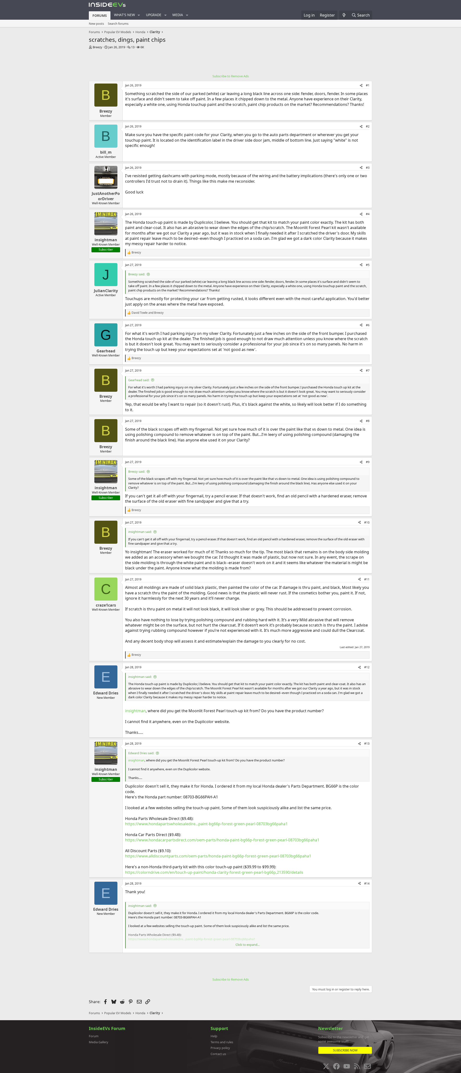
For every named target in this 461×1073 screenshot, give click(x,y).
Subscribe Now (345, 1050)
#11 (367, 579)
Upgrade (153, 14)
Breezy (97, 47)
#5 (368, 265)
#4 (368, 214)
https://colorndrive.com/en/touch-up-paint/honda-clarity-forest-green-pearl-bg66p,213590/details (214, 872)
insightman (135, 710)
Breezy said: (136, 274)
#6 (368, 325)
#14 (367, 883)
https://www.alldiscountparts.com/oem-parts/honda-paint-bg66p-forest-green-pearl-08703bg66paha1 (218, 856)
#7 (368, 370)
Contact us (218, 1054)
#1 (368, 85)
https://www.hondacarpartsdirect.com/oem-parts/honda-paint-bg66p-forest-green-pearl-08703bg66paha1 (222, 840)
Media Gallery (98, 1042)
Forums (99, 15)
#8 (368, 421)
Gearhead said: (138, 380)
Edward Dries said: (141, 753)
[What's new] (344, 15)
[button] (138, 15)
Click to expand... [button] (248, 944)
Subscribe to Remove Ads (230, 76)
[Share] (361, 85)
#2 (368, 126)
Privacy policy (220, 1048)
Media (177, 14)
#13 (367, 743)
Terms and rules (222, 1042)
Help (214, 1036)
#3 (368, 168)
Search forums (118, 23)
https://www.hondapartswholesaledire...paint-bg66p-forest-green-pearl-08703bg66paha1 (206, 823)
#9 (368, 462)
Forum (93, 1036)
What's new (124, 14)
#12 (367, 667)
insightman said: (140, 532)
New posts (96, 23)
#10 (367, 522)
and (148, 313)
